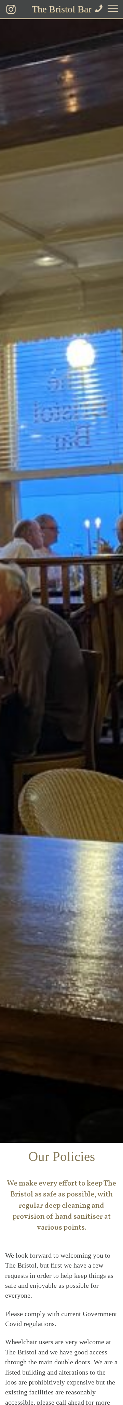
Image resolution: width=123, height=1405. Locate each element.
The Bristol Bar (61, 9)
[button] (113, 9)
